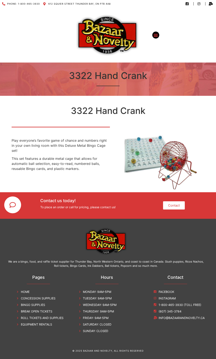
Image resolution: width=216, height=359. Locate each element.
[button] (155, 35)
